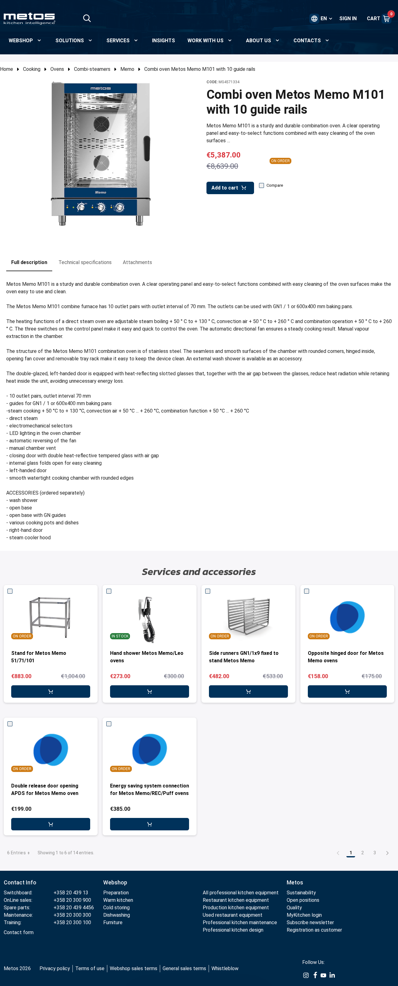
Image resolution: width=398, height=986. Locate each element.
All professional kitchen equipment (241, 893)
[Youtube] (323, 975)
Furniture (113, 922)
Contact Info (20, 882)
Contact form (19, 932)
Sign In (348, 18)
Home (6, 69)
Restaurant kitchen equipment (236, 900)
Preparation (116, 893)
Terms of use (89, 968)
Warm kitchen (118, 900)
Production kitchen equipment (236, 908)
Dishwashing (116, 915)
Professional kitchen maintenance (240, 922)
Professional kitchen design (233, 930)
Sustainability (301, 893)
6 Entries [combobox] (16, 852)
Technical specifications (85, 262)
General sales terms (184, 968)
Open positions (303, 900)
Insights (163, 40)
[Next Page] (387, 853)
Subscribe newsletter (310, 922)
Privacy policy (54, 968)
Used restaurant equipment (232, 915)
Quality (294, 908)
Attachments (137, 262)
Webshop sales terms (133, 968)
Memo (127, 69)
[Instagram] (306, 975)
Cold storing (116, 908)
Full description (29, 262)
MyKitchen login (304, 915)
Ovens (57, 69)
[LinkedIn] (332, 975)
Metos (295, 882)
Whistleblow (224, 968)
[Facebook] (314, 975)
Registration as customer (314, 930)
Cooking (31, 69)
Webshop (115, 882)
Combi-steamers (92, 69)
